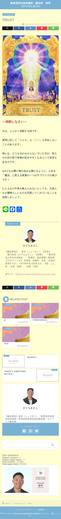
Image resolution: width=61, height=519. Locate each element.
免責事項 (41, 510)
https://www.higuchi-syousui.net (36, 274)
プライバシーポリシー (25, 510)
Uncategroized (9, 14)
